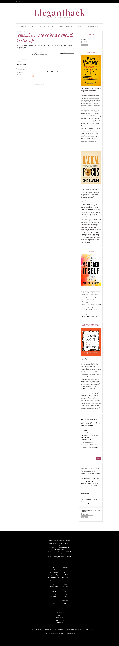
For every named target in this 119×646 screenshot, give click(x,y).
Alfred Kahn (52, 540)
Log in (59, 615)
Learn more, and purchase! (88, 388)
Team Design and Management (65, 599)
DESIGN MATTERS (20, 72)
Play (53, 589)
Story (65, 594)
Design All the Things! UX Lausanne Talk (21, 65)
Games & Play (39, 629)
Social (65, 591)
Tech (53, 603)
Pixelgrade (73, 633)
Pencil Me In (84, 430)
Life (27, 31)
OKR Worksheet (47, 629)
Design (65, 572)
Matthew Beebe (52, 552)
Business (65, 567)
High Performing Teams (28, 26)
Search (19, 1)
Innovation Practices (47, 26)
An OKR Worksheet (86, 433)
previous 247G (84, 481)
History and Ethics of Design (88, 497)
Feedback (65, 575)
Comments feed (59, 620)
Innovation (65, 580)
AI (53, 567)
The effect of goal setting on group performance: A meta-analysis (90, 447)
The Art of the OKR (86, 428)
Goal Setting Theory (53, 577)
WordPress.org (59, 622)
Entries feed (59, 617)
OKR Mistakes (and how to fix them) (90, 444)
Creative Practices (53, 572)
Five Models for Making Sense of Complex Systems (89, 436)
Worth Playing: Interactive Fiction (74, 629)
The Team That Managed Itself (89, 316)
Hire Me (79, 26)
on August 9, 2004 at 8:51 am (50, 76)
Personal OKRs (54, 586)
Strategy (53, 596)
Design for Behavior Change (88, 483)
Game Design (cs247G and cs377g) (90, 478)
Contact (33, 629)
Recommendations (92, 26)
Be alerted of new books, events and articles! (90, 38)
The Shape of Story (86, 439)
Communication (53, 570)
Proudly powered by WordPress (56, 633)
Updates (62, 629)
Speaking (53, 594)
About (27, 629)
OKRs (65, 584)
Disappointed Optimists (87, 442)
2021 (89, 488)
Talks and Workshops (65, 26)
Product (54, 591)
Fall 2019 (83, 488)
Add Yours (58, 71)
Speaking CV (56, 629)
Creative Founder (85, 499)
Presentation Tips (65, 589)
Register (59, 612)
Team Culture (53, 599)
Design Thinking (53, 575)
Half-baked (65, 577)
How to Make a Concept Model (89, 419)
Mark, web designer (39, 84)
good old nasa (19, 57)
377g (91, 481)
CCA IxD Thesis (85, 503)
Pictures (65, 586)
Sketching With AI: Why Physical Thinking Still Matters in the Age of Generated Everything (90, 423)
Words (65, 603)
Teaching (65, 596)
